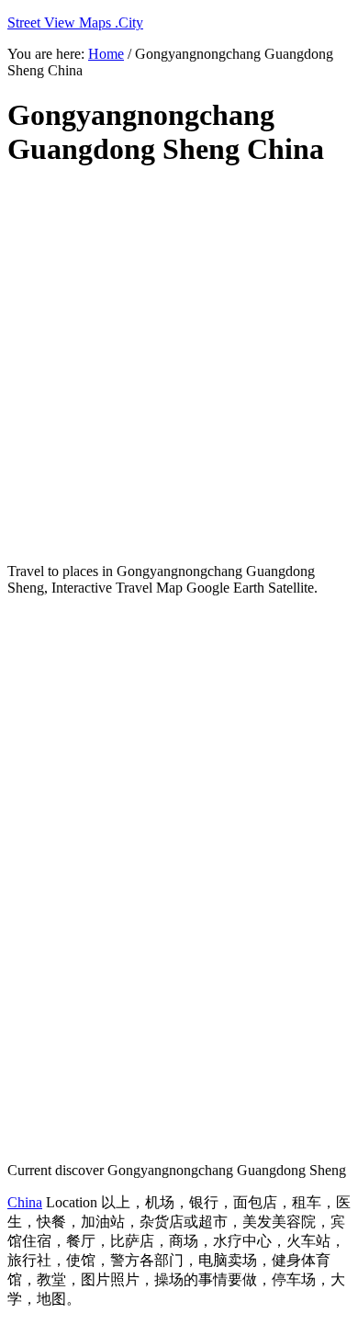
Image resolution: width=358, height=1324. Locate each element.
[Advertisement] (179, 366)
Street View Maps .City (75, 22)
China (24, 1202)
